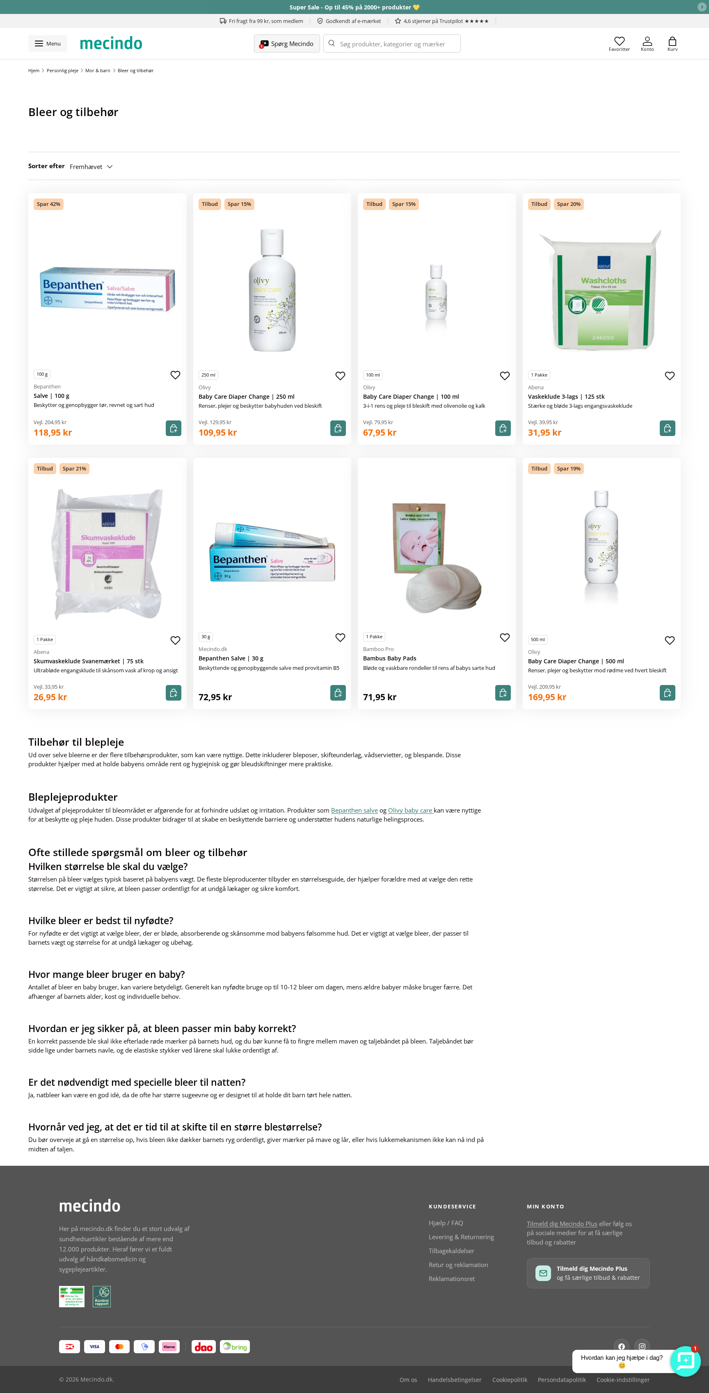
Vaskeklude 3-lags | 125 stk (566, 396)
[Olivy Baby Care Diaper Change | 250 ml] (272, 290)
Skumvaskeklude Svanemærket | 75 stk (89, 661)
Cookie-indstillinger (623, 1380)
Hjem (33, 70)
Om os (408, 1380)
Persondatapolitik (562, 1380)
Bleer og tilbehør (136, 70)
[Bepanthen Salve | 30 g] (272, 552)
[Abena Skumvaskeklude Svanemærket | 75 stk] (107, 554)
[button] (672, 43)
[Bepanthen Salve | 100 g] (107, 289)
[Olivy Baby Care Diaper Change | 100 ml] (437, 290)
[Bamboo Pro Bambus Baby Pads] (437, 552)
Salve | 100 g (51, 396)
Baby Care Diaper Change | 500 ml (576, 661)
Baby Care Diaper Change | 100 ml (411, 396)
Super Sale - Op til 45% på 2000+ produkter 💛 (355, 7)
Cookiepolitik (509, 1380)
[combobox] (392, 43)
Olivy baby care (411, 810)
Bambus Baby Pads (389, 658)
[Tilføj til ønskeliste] (175, 375)
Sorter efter (46, 166)
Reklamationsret (452, 1278)
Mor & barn (97, 70)
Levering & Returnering (461, 1236)
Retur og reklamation (458, 1264)
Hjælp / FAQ (446, 1222)
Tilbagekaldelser (451, 1250)
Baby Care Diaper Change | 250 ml (247, 396)
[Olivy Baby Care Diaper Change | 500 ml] (602, 554)
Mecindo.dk (96, 1379)
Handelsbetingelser (455, 1380)
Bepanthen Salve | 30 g (231, 658)
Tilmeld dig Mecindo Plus (562, 1223)
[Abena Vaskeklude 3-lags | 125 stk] (602, 290)
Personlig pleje (62, 70)
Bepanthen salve (354, 810)
